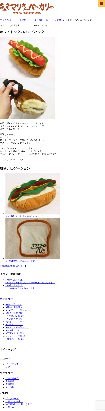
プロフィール (12, 398)
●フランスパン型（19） (17, 333)
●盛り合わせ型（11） (16, 339)
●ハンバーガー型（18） (17, 327)
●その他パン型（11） (16, 316)
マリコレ (9, 387)
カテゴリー (6, 298)
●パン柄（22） (12, 330)
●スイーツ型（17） (14, 313)
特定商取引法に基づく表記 (18, 404)
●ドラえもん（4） (14, 324)
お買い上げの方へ (14, 401)
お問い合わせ (12, 407)
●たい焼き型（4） (14, 319)
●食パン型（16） (13, 304)
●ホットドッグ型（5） (16, 336)
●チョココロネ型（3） (16, 322)
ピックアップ (12, 364)
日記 (7, 367)
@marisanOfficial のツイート (13, 266)
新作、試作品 (12, 378)
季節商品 (9, 384)
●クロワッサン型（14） (17, 310)
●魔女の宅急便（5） (15, 307)
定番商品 (9, 381)
